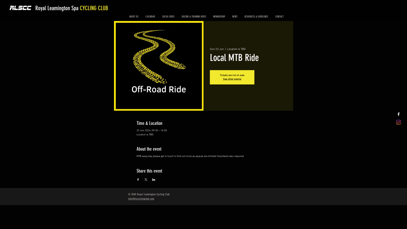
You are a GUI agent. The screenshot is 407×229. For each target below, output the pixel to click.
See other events (232, 79)
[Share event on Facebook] (138, 179)
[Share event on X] (145, 179)
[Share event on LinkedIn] (153, 179)
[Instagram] (398, 122)
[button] (134, 16)
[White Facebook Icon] (398, 114)
